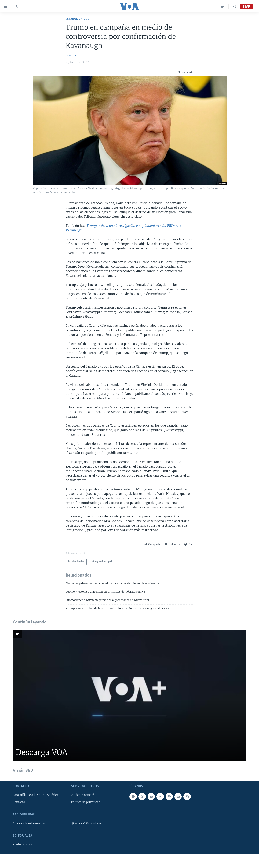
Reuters (71, 55)
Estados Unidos (77, 19)
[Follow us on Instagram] (187, 796)
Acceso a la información (29, 823)
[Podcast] (169, 796)
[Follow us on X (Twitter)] (142, 796)
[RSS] (160, 796)
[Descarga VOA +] (129, 695)
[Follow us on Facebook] (133, 796)
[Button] (185, 72)
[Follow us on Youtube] (151, 796)
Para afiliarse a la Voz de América (35, 795)
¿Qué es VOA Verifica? (86, 823)
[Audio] (234, 6)
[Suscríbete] (178, 796)
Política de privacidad (85, 802)
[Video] (223, 6)
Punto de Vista (22, 844)
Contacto (19, 802)
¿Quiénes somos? (82, 795)
